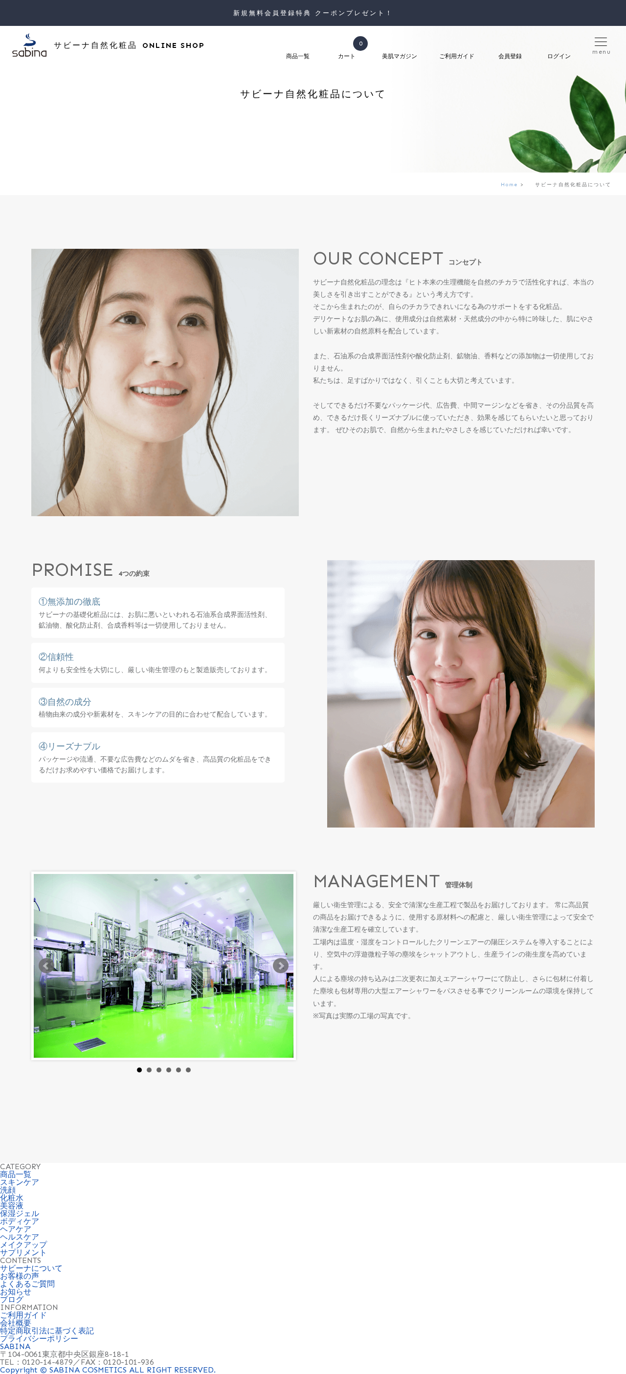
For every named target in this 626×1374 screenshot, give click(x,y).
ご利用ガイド (23, 1315)
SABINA (15, 1346)
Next (281, 966)
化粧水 (11, 1197)
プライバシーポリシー (39, 1338)
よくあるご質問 (27, 1283)
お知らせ (15, 1291)
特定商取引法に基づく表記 (47, 1330)
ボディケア (19, 1221)
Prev (46, 966)
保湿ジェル (19, 1213)
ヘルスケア (19, 1237)
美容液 (11, 1205)
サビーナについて (31, 1268)
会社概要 (15, 1323)
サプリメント (23, 1252)
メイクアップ (23, 1244)
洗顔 (8, 1190)
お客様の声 (19, 1276)
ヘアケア (15, 1229)
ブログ (11, 1299)
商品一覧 (15, 1174)
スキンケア (19, 1182)
